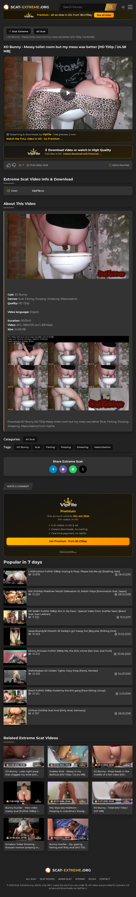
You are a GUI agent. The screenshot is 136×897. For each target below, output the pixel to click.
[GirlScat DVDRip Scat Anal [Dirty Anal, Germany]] (15, 716)
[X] (83, 469)
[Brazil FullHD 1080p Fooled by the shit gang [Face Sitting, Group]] (15, 696)
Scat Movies (47, 879)
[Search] (111, 7)
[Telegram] (53, 469)
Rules (92, 879)
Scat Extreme (20, 31)
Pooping (66, 447)
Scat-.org (30, 7)
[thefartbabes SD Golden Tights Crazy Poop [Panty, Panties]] (15, 676)
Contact (104, 879)
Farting (50, 447)
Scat (37, 447)
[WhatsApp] (73, 469)
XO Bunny (23, 447)
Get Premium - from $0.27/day (68, 541)
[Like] (9, 165)
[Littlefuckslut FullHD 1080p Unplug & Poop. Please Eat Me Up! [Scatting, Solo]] (15, 577)
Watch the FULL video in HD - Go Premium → (34, 138)
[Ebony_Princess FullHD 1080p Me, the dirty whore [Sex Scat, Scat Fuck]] (15, 656)
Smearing (82, 447)
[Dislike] (14, 165)
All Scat (41, 31)
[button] (122, 7)
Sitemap (80, 879)
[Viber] (63, 469)
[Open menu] (130, 7)
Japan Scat (65, 879)
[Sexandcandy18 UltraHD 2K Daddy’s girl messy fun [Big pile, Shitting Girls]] (15, 636)
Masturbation (102, 447)
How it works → (68, 551)
